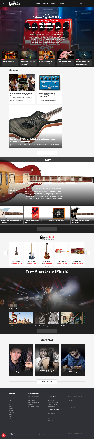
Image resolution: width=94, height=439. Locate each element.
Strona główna (12, 397)
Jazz (47, 345)
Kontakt (62, 3)
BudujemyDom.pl (32, 400)
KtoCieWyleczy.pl (71, 407)
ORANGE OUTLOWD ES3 (56, 220)
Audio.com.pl (51, 400)
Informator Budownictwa (33, 406)
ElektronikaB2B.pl (52, 413)
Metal (21, 345)
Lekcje (10, 414)
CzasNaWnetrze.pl (32, 410)
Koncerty (11, 404)
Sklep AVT (70, 433)
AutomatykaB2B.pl (52, 415)
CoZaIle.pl (30, 404)
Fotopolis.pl (70, 400)
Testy (10, 400)
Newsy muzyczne (13, 402)
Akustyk (73, 345)
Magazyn (11, 418)
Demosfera (11, 412)
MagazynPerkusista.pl (53, 404)
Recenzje (11, 410)
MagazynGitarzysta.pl (53, 402)
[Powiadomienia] (4, 435)
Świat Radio (50, 420)
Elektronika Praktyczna (53, 417)
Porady (10, 416)
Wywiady (11, 408)
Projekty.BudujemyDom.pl (34, 402)
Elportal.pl (50, 419)
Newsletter (11, 422)
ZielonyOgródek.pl (32, 408)
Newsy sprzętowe (13, 399)
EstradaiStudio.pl (51, 406)
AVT (82, 433)
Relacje (10, 406)
